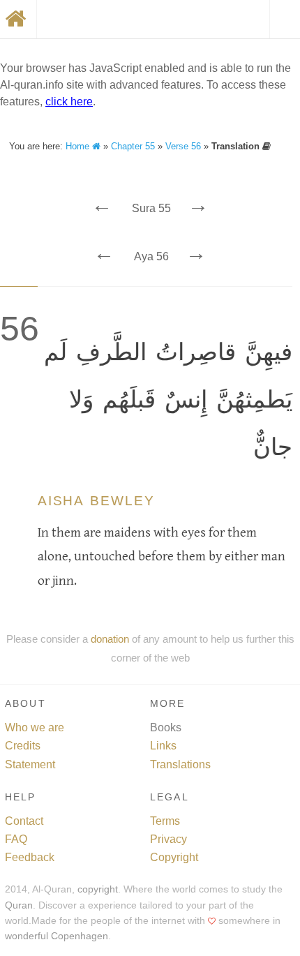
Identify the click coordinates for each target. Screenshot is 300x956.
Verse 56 (183, 146)
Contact (24, 821)
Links (163, 746)
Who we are (34, 727)
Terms (165, 821)
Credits (22, 746)
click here (69, 101)
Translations (180, 764)
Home (79, 146)
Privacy (168, 839)
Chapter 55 (133, 146)
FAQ (16, 839)
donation (110, 639)
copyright (97, 889)
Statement (30, 764)
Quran (19, 905)
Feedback (29, 857)
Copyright (174, 857)
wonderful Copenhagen (56, 936)
